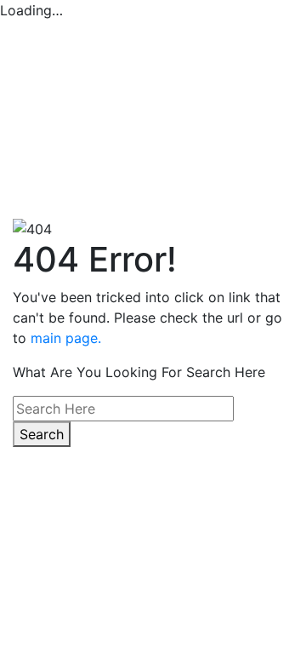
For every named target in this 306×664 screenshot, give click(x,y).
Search (42, 434)
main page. (66, 337)
